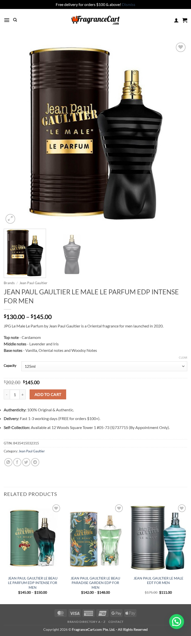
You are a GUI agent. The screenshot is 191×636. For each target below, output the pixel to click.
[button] (7, 20)
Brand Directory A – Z (86, 622)
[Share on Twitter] (26, 462)
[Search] (15, 20)
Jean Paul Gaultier (33, 283)
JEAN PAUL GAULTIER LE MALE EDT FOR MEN (158, 580)
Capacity (10, 366)
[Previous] (13, 133)
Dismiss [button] (128, 4)
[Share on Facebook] (17, 462)
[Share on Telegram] (35, 462)
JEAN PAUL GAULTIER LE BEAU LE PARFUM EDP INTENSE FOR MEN (32, 582)
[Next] (177, 133)
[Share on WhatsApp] (8, 462)
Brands (9, 283)
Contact (115, 622)
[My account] (176, 20)
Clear (183, 357)
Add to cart (48, 394)
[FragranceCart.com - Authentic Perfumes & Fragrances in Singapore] (95, 20)
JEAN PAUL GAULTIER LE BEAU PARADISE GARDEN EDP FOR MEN (95, 582)
